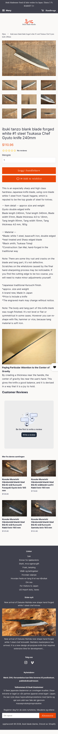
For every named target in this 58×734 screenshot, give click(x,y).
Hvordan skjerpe (29, 575)
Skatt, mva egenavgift (29, 564)
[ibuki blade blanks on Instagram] (25, 663)
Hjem (4, 34)
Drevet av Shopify (47, 724)
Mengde (6, 155)
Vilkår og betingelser (29, 571)
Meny (8, 10)
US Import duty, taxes (29, 590)
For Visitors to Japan (29, 586)
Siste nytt (29, 597)
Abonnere (47, 715)
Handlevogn (50, 10)
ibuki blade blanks (30, 724)
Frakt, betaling (29, 567)
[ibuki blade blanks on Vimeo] (32, 663)
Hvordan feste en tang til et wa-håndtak (29, 578)
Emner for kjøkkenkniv (29, 560)
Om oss (29, 582)
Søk (29, 556)
